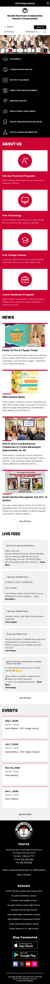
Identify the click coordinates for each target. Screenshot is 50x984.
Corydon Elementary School (23, 896)
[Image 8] (29, 50)
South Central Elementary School (24, 924)
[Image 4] (14, 50)
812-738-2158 (26, 862)
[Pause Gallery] (45, 50)
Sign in (40, 27)
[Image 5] (18, 50)
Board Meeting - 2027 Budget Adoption (23, 752)
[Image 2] (7, 50)
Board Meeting (12, 775)
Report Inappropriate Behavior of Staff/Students (23, 870)
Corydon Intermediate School (24, 900)
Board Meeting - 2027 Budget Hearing (22, 728)
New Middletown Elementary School (24, 919)
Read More (10, 599)
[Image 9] (33, 50)
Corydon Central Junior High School (24, 905)
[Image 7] (25, 50)
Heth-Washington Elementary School (23, 914)
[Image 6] (21, 50)
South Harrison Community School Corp (24, 891)
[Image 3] (10, 50)
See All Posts (25, 521)
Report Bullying (24, 875)
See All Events (25, 814)
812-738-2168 (27, 859)
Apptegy (30, 981)
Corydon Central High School (24, 910)
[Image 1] (3, 50)
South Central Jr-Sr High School (23, 928)
